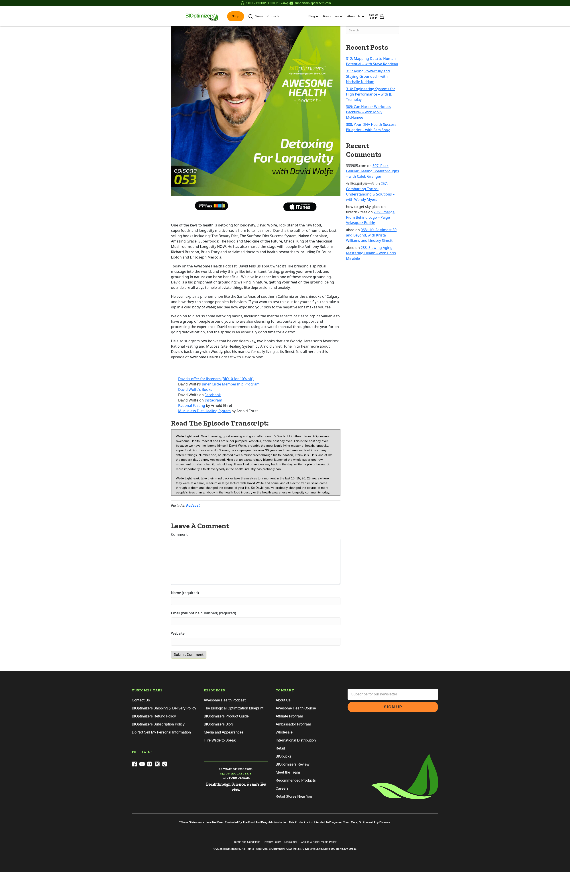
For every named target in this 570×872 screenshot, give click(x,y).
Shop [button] (235, 16)
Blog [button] (312, 16)
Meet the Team (288, 772)
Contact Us (141, 700)
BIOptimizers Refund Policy (154, 716)
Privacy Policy (272, 841)
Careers (282, 788)
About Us (283, 700)
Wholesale (284, 732)
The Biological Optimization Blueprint (233, 708)
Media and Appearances (223, 732)
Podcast (193, 505)
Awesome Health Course (296, 708)
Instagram (213, 400)
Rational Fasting (191, 405)
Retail (280, 748)
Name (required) (185, 592)
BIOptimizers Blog (218, 724)
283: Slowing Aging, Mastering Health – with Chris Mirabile (371, 253)
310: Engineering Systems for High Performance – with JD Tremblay (370, 94)
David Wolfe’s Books (195, 389)
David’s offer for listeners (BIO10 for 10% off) (216, 378)
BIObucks (283, 756)
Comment (179, 534)
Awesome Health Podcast (225, 700)
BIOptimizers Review (292, 764)
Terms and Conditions (247, 841)
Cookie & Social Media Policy (318, 841)
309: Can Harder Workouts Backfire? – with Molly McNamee (368, 112)
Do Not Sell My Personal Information (161, 732)
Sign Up (393, 707)
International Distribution (296, 740)
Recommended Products (296, 780)
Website (178, 633)
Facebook (213, 394)
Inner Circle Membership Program (231, 384)
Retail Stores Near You (294, 796)
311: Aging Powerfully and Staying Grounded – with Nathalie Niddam (368, 76)
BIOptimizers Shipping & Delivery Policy (164, 708)
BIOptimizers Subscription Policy (158, 724)
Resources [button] (331, 16)
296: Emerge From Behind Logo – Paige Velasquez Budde (370, 217)
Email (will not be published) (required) (203, 613)
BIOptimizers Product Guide (226, 716)
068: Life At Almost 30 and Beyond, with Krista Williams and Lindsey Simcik (371, 235)
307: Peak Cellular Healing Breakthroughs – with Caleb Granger (372, 171)
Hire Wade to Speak (220, 740)
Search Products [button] (267, 16)
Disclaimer (290, 841)
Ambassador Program (293, 724)
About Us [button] (354, 16)
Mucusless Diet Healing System (204, 410)
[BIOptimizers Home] (202, 16)
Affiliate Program (289, 716)
